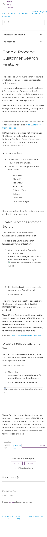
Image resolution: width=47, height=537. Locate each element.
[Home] (3, 4)
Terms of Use (10, 517)
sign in (11, 502)
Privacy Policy (19, 517)
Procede (6, 16)
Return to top (9, 477)
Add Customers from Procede (26, 335)
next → (16, 448)
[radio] (17, 463)
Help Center (10, 4)
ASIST (4, 13)
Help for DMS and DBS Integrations (25, 13)
